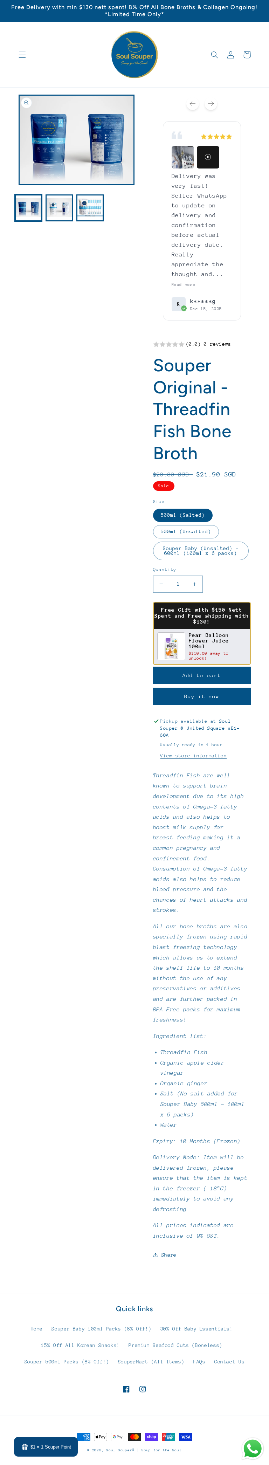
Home (37, 1329)
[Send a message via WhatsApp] (252, 1448)
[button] (22, 55)
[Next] (211, 103)
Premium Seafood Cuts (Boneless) (175, 1345)
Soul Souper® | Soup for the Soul (144, 1450)
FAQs (199, 1361)
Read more (184, 284)
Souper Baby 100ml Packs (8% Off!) (101, 1329)
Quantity (165, 569)
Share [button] (169, 1255)
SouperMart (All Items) (151, 1361)
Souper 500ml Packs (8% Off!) (67, 1361)
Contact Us (229, 1361)
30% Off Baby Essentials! (196, 1329)
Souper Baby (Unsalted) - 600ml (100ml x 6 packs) (201, 550)
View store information (193, 755)
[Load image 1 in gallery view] (28, 208)
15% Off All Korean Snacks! (80, 1345)
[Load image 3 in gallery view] (90, 208)
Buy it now (202, 696)
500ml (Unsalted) (186, 531)
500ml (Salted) (183, 515)
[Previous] (192, 103)
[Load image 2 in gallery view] (59, 208)
